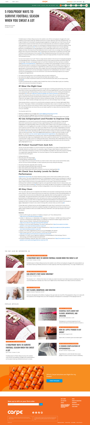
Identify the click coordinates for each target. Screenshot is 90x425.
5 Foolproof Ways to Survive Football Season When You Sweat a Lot (52, 258)
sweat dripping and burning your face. (48, 113)
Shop (6, 1)
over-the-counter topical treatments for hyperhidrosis (42, 134)
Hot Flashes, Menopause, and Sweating (41, 290)
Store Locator (74, 406)
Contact (62, 402)
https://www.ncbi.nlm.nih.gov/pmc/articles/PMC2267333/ (34, 222)
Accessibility (73, 422)
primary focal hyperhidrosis (28, 63)
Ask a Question (63, 400)
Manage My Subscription (76, 400)
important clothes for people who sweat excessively (45, 93)
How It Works (63, 398)
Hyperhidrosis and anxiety (25, 176)
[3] (23, 80)
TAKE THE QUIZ (54, 380)
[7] (35, 184)
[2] (40, 53)
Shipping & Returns (60, 422)
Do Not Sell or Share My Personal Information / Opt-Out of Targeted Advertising (65, 406)
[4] (26, 93)
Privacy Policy (67, 422)
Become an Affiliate (75, 404)
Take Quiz (15, 1)
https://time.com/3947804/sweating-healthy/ (31, 216)
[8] (64, 202)
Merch (73, 398)
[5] (26, 130)
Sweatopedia (74, 402)
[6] (35, 159)
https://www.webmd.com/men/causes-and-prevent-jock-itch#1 (35, 233)
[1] (34, 46)
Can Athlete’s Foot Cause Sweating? (40, 274)
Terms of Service (79, 422)
